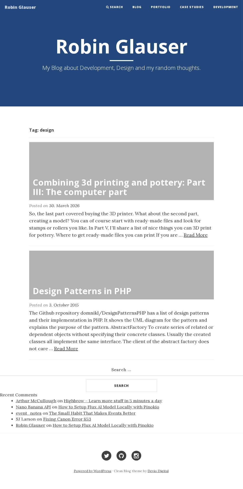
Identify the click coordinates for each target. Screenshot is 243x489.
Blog (136, 7)
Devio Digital (158, 471)
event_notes (29, 413)
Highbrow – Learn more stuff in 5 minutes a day (113, 400)
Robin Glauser (20, 7)
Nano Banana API (33, 407)
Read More (196, 235)
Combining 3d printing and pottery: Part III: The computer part (119, 187)
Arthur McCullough (36, 400)
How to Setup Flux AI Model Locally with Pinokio (108, 407)
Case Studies (192, 7)
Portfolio (160, 7)
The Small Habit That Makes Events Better (92, 413)
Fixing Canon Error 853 (67, 419)
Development (225, 7)
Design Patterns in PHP (82, 291)
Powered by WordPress (92, 471)
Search (116, 7)
